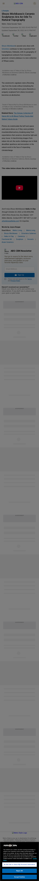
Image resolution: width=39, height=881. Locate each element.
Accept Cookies (19, 877)
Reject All (19, 871)
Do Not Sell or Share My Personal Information (19, 864)
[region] (19, 861)
